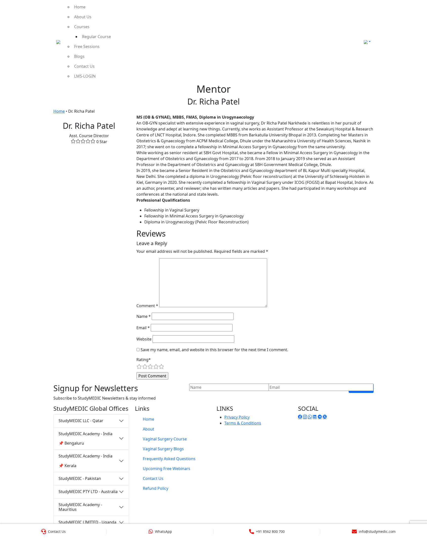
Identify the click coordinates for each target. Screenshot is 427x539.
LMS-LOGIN (85, 76)
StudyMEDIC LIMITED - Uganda (87, 522)
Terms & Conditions (242, 423)
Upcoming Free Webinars (166, 468)
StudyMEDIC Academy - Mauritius (80, 507)
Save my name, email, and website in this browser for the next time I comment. (214, 349)
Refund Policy (155, 488)
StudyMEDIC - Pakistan (80, 478)
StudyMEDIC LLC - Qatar (81, 420)
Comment (147, 305)
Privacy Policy (237, 417)
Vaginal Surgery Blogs (163, 449)
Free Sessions (87, 46)
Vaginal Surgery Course (165, 439)
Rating (143, 359)
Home (79, 7)
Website (143, 339)
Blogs (79, 56)
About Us (82, 17)
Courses (81, 26)
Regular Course (96, 36)
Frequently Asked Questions (169, 458)
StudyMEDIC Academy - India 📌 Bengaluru (85, 438)
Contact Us (84, 66)
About (148, 429)
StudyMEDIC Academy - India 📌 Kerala (85, 460)
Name (143, 316)
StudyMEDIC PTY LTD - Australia (88, 491)
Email (143, 327)
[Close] (417, 11)
